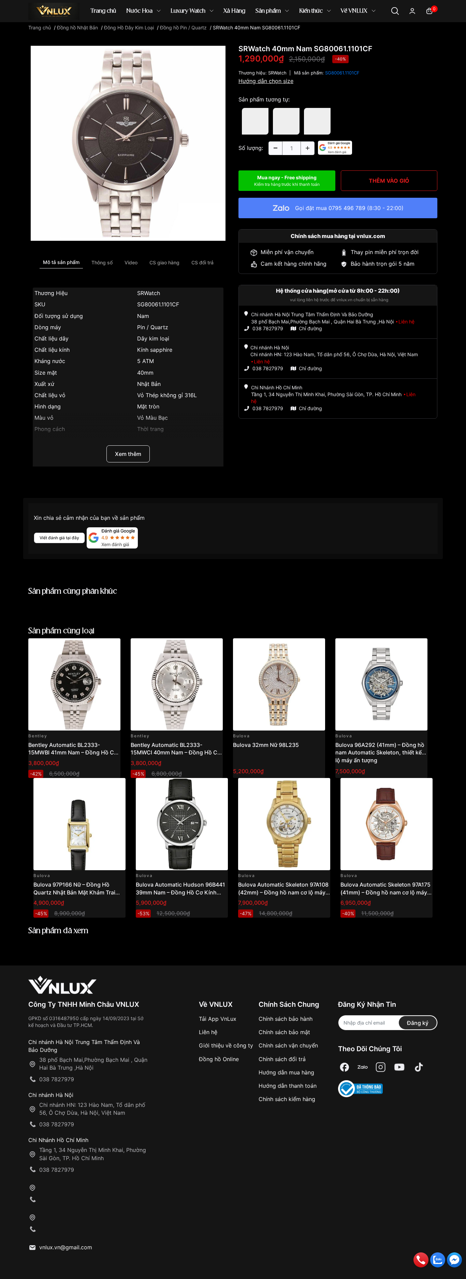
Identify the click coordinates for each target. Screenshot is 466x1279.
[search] (332, 34)
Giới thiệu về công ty (226, 1045)
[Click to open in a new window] (128, 142)
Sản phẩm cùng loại (61, 631)
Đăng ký (417, 1022)
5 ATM (145, 361)
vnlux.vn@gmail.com (65, 1247)
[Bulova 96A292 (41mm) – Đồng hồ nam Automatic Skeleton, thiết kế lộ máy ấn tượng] (381, 684)
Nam (143, 315)
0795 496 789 (347, 208)
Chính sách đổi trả (282, 1059)
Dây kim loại (153, 338)
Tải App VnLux (217, 1018)
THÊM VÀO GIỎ (389, 180)
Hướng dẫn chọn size (265, 81)
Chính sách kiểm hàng (287, 1099)
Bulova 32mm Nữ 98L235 (266, 744)
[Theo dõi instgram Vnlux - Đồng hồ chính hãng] (380, 1067)
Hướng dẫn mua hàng (286, 1072)
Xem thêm (128, 453)
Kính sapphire (154, 349)
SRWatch (148, 293)
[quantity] (275, 148)
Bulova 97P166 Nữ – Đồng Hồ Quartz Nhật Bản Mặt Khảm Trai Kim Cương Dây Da (74, 892)
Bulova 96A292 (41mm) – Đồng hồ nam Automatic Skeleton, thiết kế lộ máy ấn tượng (379, 752)
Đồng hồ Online (219, 1059)
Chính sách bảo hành (285, 1018)
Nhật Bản (149, 383)
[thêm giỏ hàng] (96, 647)
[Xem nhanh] (111, 647)
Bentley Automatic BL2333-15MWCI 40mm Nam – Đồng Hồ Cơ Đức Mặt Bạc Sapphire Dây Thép (176, 752)
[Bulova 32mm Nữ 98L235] (279, 684)
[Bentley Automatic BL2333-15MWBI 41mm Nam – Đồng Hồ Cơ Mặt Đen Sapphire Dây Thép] (74, 684)
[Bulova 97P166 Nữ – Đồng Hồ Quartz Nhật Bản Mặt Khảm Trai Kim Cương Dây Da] (79, 824)
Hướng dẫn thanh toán (288, 1085)
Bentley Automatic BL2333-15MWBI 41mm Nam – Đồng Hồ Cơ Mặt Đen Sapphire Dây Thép (72, 752)
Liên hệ (208, 1032)
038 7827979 (267, 328)
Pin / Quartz (152, 327)
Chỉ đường (310, 328)
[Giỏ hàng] (429, 10)
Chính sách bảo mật (284, 1032)
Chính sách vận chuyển (288, 1045)
